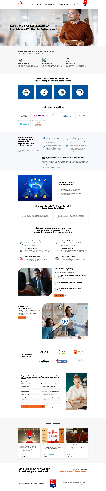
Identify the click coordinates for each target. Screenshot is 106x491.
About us (32, 4)
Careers (24, 483)
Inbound (24, 383)
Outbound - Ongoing (44, 383)
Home (20, 483)
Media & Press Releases (32, 483)
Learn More (21, 456)
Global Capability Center (49, 4)
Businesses (38, 4)
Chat (56, 383)
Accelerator (60, 4)
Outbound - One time (33, 383)
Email (52, 383)
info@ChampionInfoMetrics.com (73, 471)
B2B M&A (66, 4)
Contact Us (73, 4)
